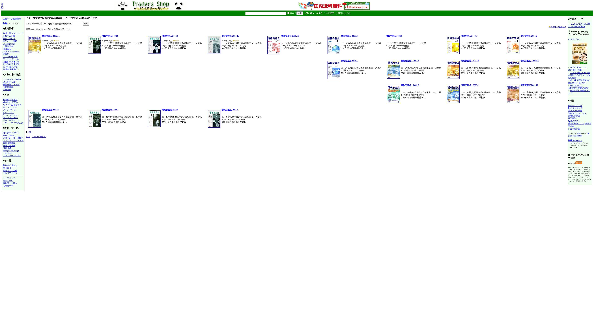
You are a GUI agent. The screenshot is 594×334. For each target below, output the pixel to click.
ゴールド (15, 84)
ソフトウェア (9, 140)
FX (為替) (7, 82)
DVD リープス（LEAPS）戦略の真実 (578, 86)
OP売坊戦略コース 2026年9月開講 (577, 68)
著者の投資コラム (576, 123)
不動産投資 (8, 87)
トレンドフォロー (11, 51)
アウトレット (9, 155)
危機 (5, 69)
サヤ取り (7, 64)
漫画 (5, 148)
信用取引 (7, 168)
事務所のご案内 (10, 183)
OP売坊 (14, 102)
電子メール (8, 181)
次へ (31, 132)
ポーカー (7, 89)
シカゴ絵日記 (574, 129)
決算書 (12, 62)
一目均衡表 (8, 46)
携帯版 (2, 6)
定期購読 (11, 143)
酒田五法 (7, 49)
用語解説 (572, 118)
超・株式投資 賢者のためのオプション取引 (579, 81)
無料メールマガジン (577, 113)
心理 (5, 67)
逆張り (6, 54)
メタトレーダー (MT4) (13, 138)
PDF (579, 133)
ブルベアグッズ (10, 173)
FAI (17, 62)
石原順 (14, 99)
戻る (28, 136)
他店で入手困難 (10, 170)
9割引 (18, 155)
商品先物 (7, 84)
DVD (13, 133)
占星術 (10, 69)
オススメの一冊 (575, 110)
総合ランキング (575, 105)
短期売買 (7, 33)
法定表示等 (8, 186)
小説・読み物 (9, 145)
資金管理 (15, 64)
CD (17, 133)
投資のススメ (574, 121)
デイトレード (17, 33)
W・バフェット (10, 107)
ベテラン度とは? (557, 27)
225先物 (17, 79)
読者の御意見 (574, 116)
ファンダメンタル (11, 59)
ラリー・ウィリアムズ (13, 123)
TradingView (8, 135)
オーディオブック (11, 151)
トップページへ (39, 136)
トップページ (9, 178)
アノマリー (8, 56)
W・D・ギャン (9, 110)
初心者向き (12, 165)
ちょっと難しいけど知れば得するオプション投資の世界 (579, 75)
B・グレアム (8, 112)
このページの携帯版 (12, 19)
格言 (16, 69)
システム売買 (9, 36)
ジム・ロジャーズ (11, 120)
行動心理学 (12, 67)
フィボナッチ (9, 44)
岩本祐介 (7, 102)
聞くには (8, 153)
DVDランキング (575, 108)
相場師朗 (7, 99)
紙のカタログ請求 (579, 134)
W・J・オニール (10, 117)
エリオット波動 (10, 41)
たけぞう (7, 105)
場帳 (9, 148)
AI (14, 38)
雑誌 (5, 143)
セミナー (7, 133)
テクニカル (8, 38)
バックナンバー (575, 39)
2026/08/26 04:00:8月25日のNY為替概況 (579, 25)
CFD (13, 82)
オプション (8, 79)
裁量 (15, 56)
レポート (19, 140)
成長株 (6, 62)
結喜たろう (16, 105)
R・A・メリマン (10, 115)
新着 (5, 23)
